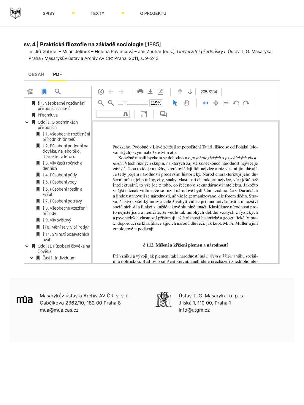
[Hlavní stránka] (15, 13)
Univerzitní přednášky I (201, 51)
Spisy (49, 13)
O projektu (153, 13)
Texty (97, 13)
